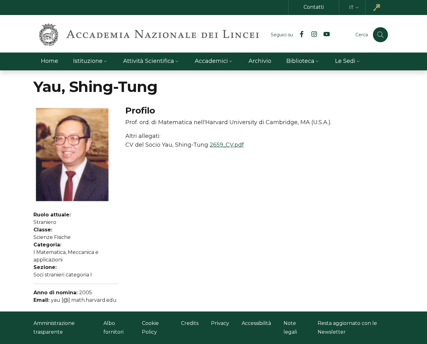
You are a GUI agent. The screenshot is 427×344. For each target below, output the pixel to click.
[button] (354, 8)
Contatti (314, 7)
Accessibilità (256, 323)
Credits (189, 323)
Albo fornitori (113, 327)
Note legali (290, 327)
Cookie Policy (150, 327)
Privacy (220, 323)
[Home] (149, 34)
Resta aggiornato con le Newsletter (347, 327)
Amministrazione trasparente (54, 327)
